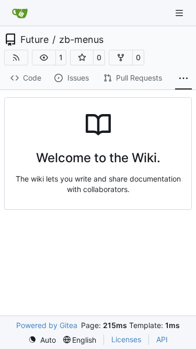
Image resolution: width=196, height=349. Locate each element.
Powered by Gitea (46, 325)
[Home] (19, 13)
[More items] (183, 78)
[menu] (42, 339)
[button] (44, 57)
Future (34, 40)
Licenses (126, 339)
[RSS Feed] (16, 57)
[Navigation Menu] (180, 12)
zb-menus (81, 40)
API (162, 339)
